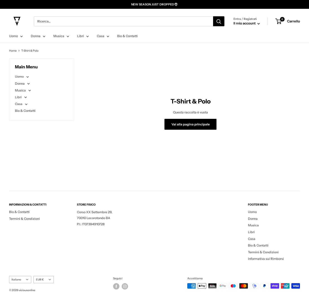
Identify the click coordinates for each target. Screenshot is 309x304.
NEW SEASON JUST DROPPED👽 (154, 4)
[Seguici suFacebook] (116, 286)
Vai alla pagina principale (190, 124)
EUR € (40, 279)
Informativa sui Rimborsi (266, 259)
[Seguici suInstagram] (125, 286)
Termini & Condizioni (24, 219)
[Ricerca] (218, 21)
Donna (35, 36)
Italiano (16, 279)
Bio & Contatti (127, 36)
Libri (80, 36)
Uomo (13, 36)
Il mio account (244, 23)
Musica (58, 36)
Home (13, 50)
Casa (100, 36)
